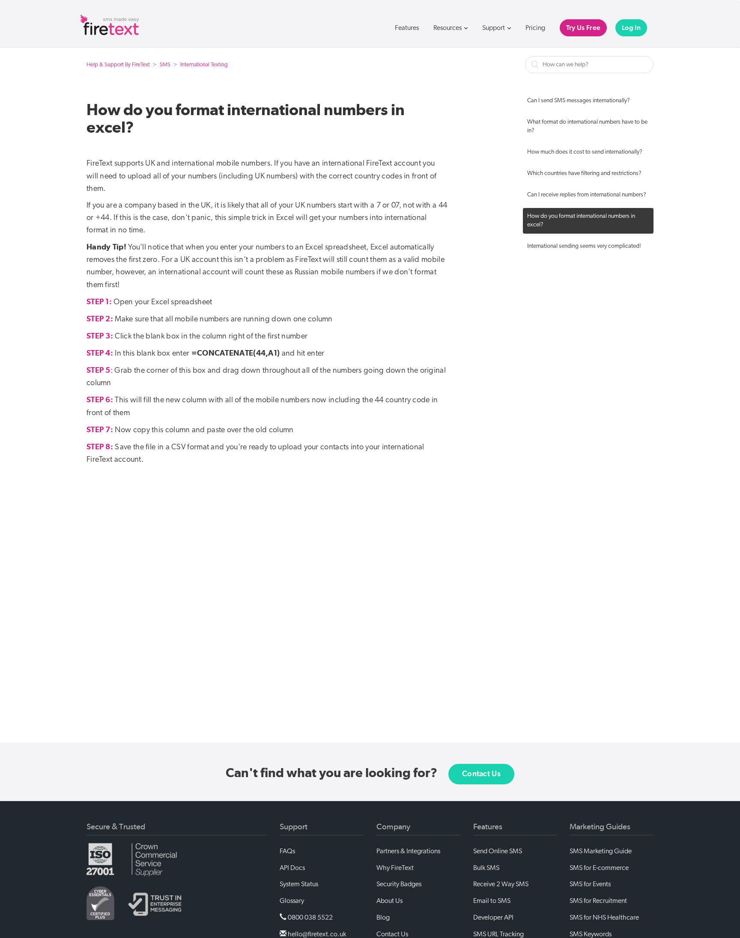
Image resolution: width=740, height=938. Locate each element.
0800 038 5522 (309, 917)
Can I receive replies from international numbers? (586, 195)
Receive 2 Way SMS (500, 884)
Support (494, 27)
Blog (383, 917)
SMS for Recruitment (598, 900)
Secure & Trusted (116, 826)
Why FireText (395, 867)
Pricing (535, 27)
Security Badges (398, 884)
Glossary (292, 900)
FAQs (287, 851)
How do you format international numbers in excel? (581, 220)
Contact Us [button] (481, 774)
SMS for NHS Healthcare (604, 917)
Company (393, 826)
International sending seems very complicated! (584, 246)
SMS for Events (590, 884)
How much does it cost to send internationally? (584, 152)
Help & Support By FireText (118, 65)
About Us (389, 900)
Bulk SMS (486, 867)
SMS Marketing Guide (601, 851)
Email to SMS (491, 900)
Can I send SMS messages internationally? (578, 101)
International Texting (204, 65)
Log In (631, 27)
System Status (299, 884)
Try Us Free (583, 27)
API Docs (292, 867)
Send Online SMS (497, 851)
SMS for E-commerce (599, 867)
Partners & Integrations (408, 851)
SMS (165, 65)
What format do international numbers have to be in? (587, 126)
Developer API (493, 917)
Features (407, 27)
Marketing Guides (600, 826)
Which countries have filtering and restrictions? (584, 173)
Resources (448, 27)
